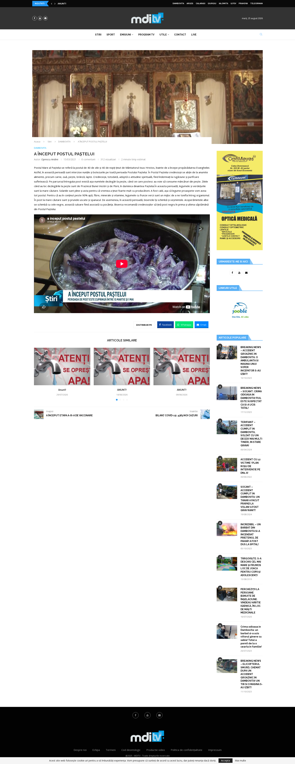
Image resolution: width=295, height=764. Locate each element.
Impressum (215, 750)
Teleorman (256, 3)
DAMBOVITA (178, 3)
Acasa (37, 141)
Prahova (243, 3)
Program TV (146, 34)
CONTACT (180, 34)
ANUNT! (62, 3)
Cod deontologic (131, 750)
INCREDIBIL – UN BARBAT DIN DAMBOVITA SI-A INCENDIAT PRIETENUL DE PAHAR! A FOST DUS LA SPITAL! (251, 534)
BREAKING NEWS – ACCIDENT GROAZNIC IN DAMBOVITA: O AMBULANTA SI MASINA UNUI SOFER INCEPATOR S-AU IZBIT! (251, 360)
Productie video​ (155, 750)
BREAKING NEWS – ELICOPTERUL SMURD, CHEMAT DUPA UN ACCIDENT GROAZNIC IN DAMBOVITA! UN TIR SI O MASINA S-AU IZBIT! (252, 674)
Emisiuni (125, 34)
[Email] (45, 18)
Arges (190, 3)
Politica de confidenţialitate (186, 750)
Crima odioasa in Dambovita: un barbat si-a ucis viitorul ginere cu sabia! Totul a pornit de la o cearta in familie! (251, 636)
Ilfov (233, 3)
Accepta (225, 760)
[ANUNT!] (122, 366)
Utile (163, 34)
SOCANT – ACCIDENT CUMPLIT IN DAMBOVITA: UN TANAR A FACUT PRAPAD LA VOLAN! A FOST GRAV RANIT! (250, 499)
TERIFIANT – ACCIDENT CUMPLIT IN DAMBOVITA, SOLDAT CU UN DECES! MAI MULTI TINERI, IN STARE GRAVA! (251, 434)
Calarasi (200, 3)
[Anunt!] (62, 366)
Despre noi (80, 750)
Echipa (96, 750)
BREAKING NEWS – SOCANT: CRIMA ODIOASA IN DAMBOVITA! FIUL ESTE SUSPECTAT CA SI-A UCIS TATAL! (251, 398)
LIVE (193, 34)
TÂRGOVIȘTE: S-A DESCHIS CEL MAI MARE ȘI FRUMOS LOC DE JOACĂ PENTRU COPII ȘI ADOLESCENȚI (251, 567)
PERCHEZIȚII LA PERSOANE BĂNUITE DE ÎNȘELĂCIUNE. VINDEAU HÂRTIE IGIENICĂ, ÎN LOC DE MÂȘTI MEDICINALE (251, 601)
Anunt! (62, 389)
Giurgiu (212, 3)
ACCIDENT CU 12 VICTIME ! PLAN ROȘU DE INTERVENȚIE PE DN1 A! (251, 466)
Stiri (98, 34)
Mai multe (240, 760)
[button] (51, 3)
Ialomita (223, 3)
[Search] (261, 34)
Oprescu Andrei (49, 159)
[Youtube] (40, 18)
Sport (111, 34)
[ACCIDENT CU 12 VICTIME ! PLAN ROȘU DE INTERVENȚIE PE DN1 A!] (227, 465)
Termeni (111, 750)
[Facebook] (34, 18)
